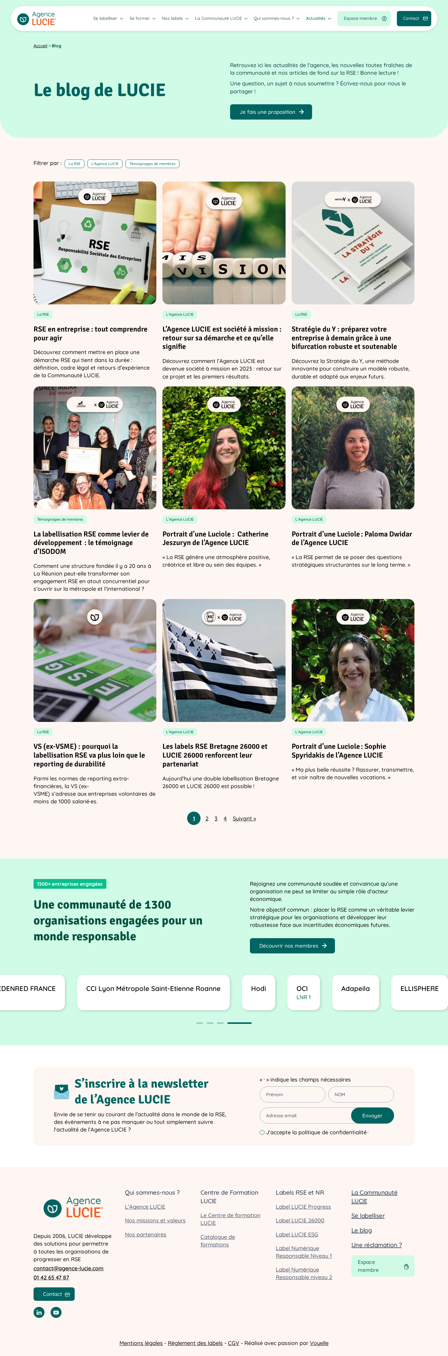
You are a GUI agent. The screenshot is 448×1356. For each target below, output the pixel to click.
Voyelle (319, 1343)
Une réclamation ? (376, 1245)
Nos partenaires (145, 1234)
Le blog (361, 1230)
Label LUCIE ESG (297, 1234)
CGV (233, 1343)
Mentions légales (141, 1343)
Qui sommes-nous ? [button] (274, 18)
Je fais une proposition (267, 112)
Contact (411, 18)
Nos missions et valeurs (155, 1220)
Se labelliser (368, 1215)
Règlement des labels (195, 1343)
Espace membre (360, 18)
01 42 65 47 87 (51, 1277)
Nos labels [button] (172, 18)
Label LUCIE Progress (303, 1206)
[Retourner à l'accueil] (36, 18)
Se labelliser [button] (105, 18)
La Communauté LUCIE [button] (218, 18)
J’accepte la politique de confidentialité (317, 1132)
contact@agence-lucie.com (69, 1268)
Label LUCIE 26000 (300, 1220)
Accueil (40, 45)
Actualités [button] (315, 18)
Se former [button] (140, 18)
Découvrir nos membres (288, 945)
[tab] (199, 1023)
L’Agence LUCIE (145, 1206)
